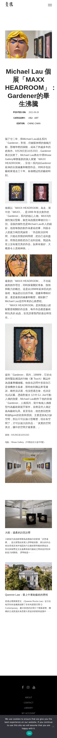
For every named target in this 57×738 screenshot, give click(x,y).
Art (36, 118)
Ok (29, 733)
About (28, 697)
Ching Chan (34, 123)
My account (28, 713)
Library (28, 708)
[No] (53, 726)
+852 (30, 118)
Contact (28, 703)
